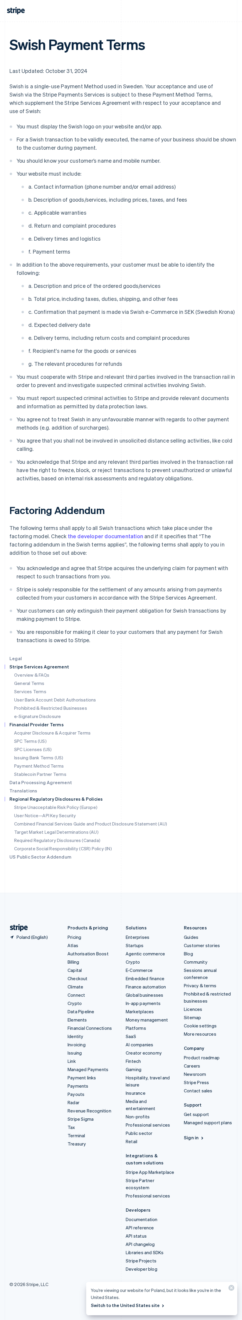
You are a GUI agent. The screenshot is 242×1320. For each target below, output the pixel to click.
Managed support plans (208, 1122)
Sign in (191, 1137)
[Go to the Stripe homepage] (16, 927)
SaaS (131, 1036)
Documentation (142, 1219)
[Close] (230, 1289)
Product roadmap (202, 1057)
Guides (191, 937)
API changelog (140, 1244)
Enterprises (137, 937)
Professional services (148, 1125)
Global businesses (144, 995)
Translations (23, 791)
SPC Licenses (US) (33, 749)
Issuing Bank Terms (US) (38, 758)
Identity (76, 1036)
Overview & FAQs (31, 675)
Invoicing (77, 1044)
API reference (140, 1228)
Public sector (139, 1133)
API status (136, 1236)
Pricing (74, 937)
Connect (76, 995)
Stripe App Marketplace (150, 1172)
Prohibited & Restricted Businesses (50, 708)
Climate (75, 987)
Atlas (73, 945)
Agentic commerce (145, 954)
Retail (131, 1141)
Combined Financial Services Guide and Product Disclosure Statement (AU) (90, 824)
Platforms (136, 1028)
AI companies (139, 1044)
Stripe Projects (141, 1261)
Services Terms (30, 691)
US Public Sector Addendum (40, 857)
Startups (135, 945)
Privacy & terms (200, 985)
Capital (75, 970)
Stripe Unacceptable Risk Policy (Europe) (55, 807)
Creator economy (144, 1053)
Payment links (82, 1078)
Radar (73, 1102)
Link (72, 1061)
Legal (15, 658)
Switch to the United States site (125, 1305)
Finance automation (146, 987)
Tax (71, 1127)
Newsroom (195, 1074)
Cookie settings (200, 1026)
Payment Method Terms (39, 766)
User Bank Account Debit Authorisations (55, 700)
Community (195, 962)
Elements (77, 1020)
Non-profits (138, 1117)
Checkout (78, 978)
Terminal (76, 1135)
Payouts (76, 1094)
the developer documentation (105, 536)
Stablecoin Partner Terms (40, 774)
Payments (78, 1086)
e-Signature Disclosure (37, 716)
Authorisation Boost (88, 954)
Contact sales (198, 1091)
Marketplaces (140, 1011)
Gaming (133, 1069)
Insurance (135, 1093)
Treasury (77, 1144)
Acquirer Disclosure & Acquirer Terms (52, 733)
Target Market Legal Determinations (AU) (56, 832)
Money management (147, 1020)
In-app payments (143, 1003)
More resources (200, 1034)
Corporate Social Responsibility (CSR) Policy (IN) (63, 848)
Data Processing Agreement (40, 782)
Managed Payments (88, 1069)
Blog (188, 954)
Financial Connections (90, 1028)
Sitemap (192, 1017)
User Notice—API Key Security (45, 815)
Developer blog (141, 1269)
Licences (193, 1009)
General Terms (29, 683)
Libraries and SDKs (145, 1252)
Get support (196, 1114)
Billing (73, 962)
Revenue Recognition (89, 1111)
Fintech (133, 1061)
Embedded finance (145, 978)
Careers (192, 1066)
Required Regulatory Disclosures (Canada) (57, 840)
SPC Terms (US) (30, 741)
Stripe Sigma (81, 1119)
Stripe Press (196, 1082)
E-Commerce (139, 970)
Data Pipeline (81, 1011)
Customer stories (202, 945)
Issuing (75, 1053)
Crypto (75, 1003)
